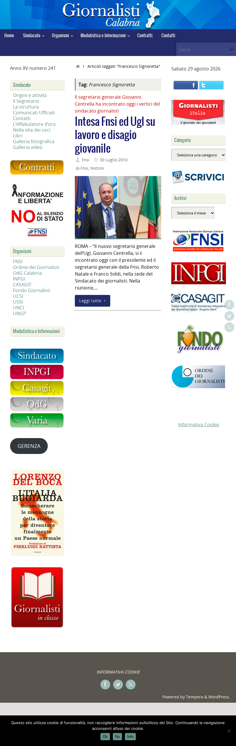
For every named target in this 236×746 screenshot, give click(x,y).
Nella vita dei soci (31, 130)
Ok (105, 736)
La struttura (26, 107)
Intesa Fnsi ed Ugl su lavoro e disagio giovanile (115, 135)
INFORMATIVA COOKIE (118, 672)
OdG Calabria (27, 273)
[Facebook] (229, 305)
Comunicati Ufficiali (34, 112)
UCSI (18, 296)
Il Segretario (26, 101)
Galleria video (28, 147)
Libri (17, 135)
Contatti (22, 118)
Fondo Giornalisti (31, 290)
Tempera (194, 697)
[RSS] (229, 327)
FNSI (17, 261)
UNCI (18, 307)
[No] (229, 731)
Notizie (97, 168)
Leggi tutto (90, 300)
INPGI (19, 279)
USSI (18, 302)
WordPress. (219, 697)
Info (130, 736)
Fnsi (86, 159)
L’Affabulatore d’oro (34, 124)
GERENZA (29, 445)
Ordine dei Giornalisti (36, 267)
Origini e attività (30, 95)
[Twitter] (229, 316)
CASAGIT (22, 284)
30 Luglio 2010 (113, 159)
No (117, 736)
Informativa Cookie (198, 424)
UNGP (19, 313)
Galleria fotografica (33, 141)
